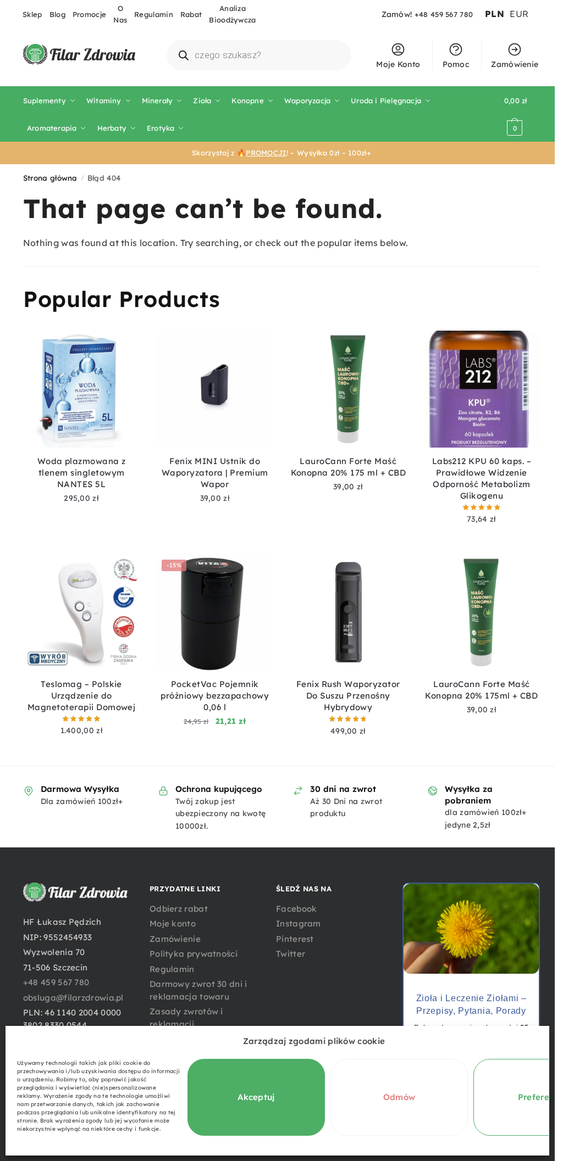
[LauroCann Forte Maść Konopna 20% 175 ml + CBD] (348, 389)
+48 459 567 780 (444, 14)
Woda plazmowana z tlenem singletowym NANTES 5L (81, 472)
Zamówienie (514, 64)
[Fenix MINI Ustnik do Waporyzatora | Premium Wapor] (214, 389)
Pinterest (295, 939)
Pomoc (456, 64)
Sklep (32, 14)
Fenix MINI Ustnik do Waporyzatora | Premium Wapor (215, 472)
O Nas (120, 14)
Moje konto (173, 923)
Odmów (399, 1097)
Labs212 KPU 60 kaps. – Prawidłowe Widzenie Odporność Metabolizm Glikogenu (482, 478)
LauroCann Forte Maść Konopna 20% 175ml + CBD (481, 690)
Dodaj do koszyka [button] (81, 515)
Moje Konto (398, 64)
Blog (57, 14)
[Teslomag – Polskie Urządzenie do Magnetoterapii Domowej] (81, 612)
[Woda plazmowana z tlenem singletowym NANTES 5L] (81, 389)
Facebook (296, 908)
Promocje (89, 14)
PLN (494, 13)
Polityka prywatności (194, 953)
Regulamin (153, 14)
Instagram (298, 923)
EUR (519, 13)
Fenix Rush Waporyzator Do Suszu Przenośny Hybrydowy (348, 695)
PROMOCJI (266, 152)
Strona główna (50, 177)
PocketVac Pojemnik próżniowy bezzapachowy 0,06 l (215, 695)
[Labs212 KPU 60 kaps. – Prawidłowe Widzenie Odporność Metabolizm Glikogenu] (481, 389)
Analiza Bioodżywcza (232, 14)
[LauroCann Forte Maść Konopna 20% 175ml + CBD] (481, 612)
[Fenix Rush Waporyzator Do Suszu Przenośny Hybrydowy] (348, 612)
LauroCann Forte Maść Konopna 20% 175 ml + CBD (348, 467)
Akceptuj (256, 1097)
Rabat (191, 14)
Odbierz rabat (179, 908)
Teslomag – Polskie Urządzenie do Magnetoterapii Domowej (81, 695)
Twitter (290, 953)
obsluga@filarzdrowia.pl (73, 997)
